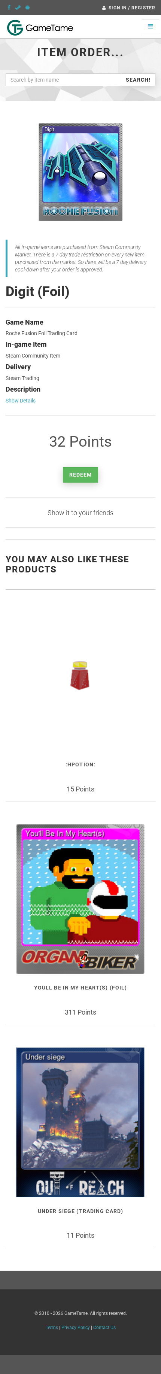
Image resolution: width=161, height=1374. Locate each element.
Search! (138, 80)
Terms (52, 1327)
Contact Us (104, 1327)
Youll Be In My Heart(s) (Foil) (80, 988)
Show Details (21, 401)
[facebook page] (9, 7)
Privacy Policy (75, 1327)
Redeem (80, 475)
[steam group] (17, 7)
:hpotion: (80, 764)
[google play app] (27, 7)
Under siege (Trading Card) (80, 1211)
